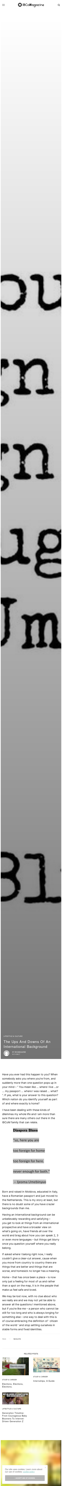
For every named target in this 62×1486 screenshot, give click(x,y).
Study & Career (9, 1379)
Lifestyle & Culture (13, 1036)
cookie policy (29, 1471)
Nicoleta (17, 1339)
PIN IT (32, 1156)
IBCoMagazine (20, 1052)
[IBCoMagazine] (31, 5)
